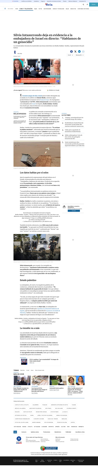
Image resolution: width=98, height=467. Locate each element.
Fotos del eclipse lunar (21, 422)
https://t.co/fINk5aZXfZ (38, 218)
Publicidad (68, 432)
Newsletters (58, 432)
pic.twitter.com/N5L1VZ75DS (37, 219)
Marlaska (64, 418)
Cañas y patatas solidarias (44, 415)
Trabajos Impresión (74, 439)
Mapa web (58, 440)
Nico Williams (59, 408)
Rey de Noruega (48, 422)
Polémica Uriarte (71, 408)
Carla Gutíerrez (16, 393)
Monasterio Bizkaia (41, 411)
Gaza (32, 370)
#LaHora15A (48, 218)
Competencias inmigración (22, 418)
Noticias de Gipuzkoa (45, 440)
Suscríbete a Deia (80, 432)
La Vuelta (65, 411)
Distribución (58, 439)
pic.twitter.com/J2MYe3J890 (47, 322)
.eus (15, 432)
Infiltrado (48, 408)
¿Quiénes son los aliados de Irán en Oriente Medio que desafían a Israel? (19, 122)
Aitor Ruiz (19, 53)
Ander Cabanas (36, 422)
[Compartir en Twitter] (75, 51)
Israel (34, 104)
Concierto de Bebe (39, 418)
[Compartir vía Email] (83, 51)
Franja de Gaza (44, 100)
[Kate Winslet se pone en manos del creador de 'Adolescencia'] (21, 380)
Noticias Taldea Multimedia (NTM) (33, 441)
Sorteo (73, 422)
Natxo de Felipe (27, 411)
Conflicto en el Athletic (22, 404)
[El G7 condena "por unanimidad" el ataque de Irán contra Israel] (24, 362)
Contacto (23, 432)
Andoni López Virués (54, 390)
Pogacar (44, 404)
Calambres (36, 404)
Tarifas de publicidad (60, 441)
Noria (32, 415)
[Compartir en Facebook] (71, 51)
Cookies (55, 460)
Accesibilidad (66, 460)
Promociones (46, 432)
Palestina (22, 370)
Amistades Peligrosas (35, 408)
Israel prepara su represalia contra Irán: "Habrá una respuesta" (19, 117)
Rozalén (17, 411)
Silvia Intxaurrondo (39, 370)
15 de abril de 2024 (46, 221)
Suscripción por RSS (74, 440)
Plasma (74, 404)
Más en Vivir (18, 374)
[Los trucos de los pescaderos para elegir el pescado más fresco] (40, 380)
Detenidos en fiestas (20, 415)
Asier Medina (35, 393)
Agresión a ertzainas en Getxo (59, 404)
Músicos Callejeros (20, 408)
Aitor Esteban (54, 411)
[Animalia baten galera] (58, 380)
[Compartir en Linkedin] (79, 51)
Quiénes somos (35, 432)
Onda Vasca (43, 441)
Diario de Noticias (44, 439)
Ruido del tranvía (53, 418)
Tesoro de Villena (62, 422)
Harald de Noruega (61, 415)
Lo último (66, 115)
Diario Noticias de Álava (31, 440)
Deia (27, 439)
